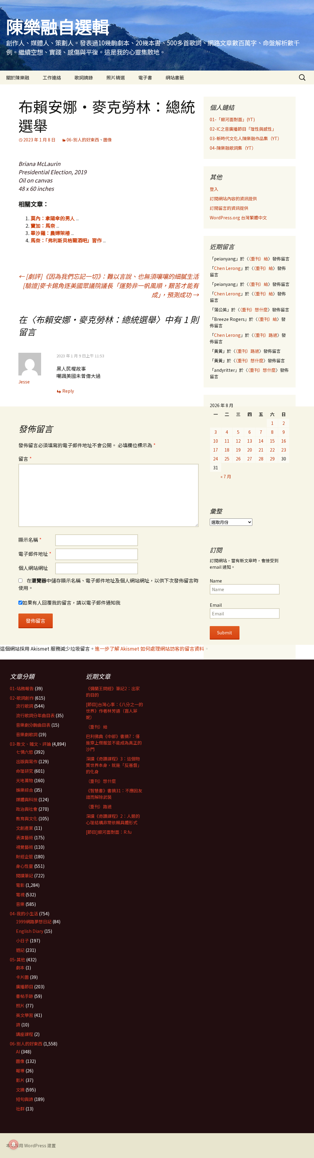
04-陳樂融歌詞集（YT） (233, 148)
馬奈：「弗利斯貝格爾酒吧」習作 (66, 240)
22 (272, 450)
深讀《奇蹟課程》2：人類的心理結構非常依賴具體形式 (113, 819)
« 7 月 (225, 476)
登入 (214, 189)
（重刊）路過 (265, 335)
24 (215, 459)
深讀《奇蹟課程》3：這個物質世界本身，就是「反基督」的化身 (114, 765)
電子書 (145, 77)
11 (226, 441)
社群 (20, 1109)
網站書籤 (175, 77)
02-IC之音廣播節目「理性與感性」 (243, 129)
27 (249, 459)
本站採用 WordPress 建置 (31, 1145)
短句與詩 (24, 1099)
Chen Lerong (227, 268)
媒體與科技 (26, 799)
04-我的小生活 (24, 913)
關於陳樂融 (17, 77)
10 (215, 441)
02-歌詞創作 (22, 698)
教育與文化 (26, 818)
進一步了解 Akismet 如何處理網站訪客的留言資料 (149, 648)
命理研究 (24, 771)
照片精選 (115, 77)
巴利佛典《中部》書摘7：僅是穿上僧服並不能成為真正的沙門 (114, 742)
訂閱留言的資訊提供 (229, 208)
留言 (25, 458)
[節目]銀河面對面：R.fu (109, 832)
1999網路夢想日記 (34, 921)
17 (215, 450)
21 (260, 450)
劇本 (20, 967)
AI (18, 1051)
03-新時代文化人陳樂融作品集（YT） (246, 138)
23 (283, 450)
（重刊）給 (258, 259)
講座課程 (24, 1034)
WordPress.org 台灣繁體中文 (238, 217)
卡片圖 (22, 977)
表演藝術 (24, 837)
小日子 (22, 940)
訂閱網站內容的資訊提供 (233, 198)
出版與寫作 (26, 761)
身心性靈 (24, 866)
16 (283, 441)
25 (226, 459)
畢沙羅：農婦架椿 (50, 233)
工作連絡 (52, 77)
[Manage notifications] (13, 1144)
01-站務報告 (22, 688)
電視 (20, 894)
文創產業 (24, 828)
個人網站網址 (33, 567)
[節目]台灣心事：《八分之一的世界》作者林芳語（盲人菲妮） (114, 710)
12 (238, 441)
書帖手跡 (24, 996)
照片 (20, 1005)
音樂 (20, 904)
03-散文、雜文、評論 (30, 744)
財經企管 (24, 856)
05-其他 (17, 959)
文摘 (20, 1090)
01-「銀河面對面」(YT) (232, 119)
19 (238, 450)
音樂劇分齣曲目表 (33, 725)
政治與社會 (26, 809)
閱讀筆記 (24, 875)
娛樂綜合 (24, 790)
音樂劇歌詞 (26, 734)
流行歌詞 (24, 706)
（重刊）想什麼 (254, 309)
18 (226, 450)
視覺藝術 (24, 847)
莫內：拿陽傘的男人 (53, 218)
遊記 (20, 950)
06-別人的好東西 (83, 140)
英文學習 (24, 1015)
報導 (20, 1071)
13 (249, 441)
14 (260, 441)
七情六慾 (24, 752)
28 (260, 459)
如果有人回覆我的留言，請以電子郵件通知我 (71, 602)
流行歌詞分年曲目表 (35, 715)
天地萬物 (24, 780)
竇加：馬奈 (43, 225)
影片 (20, 1080)
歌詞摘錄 (84, 77)
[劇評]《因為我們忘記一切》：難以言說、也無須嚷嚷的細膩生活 (108, 276)
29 (272, 459)
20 (249, 450)
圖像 (107, 140)
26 (238, 459)
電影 (20, 885)
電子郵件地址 (34, 553)
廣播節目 (24, 986)
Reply (68, 391)
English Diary (29, 931)
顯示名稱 (29, 539)
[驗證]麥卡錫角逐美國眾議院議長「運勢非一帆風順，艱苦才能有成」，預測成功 (111, 290)
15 (272, 441)
